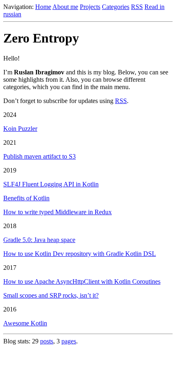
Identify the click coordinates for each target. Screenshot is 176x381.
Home (43, 6)
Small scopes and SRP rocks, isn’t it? (51, 295)
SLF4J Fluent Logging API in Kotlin (51, 184)
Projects (90, 6)
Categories (115, 6)
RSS (137, 6)
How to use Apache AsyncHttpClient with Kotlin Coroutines (81, 281)
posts (46, 341)
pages (68, 341)
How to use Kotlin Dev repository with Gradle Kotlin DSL (79, 253)
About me (65, 6)
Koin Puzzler (20, 128)
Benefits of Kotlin (26, 198)
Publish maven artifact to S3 (39, 156)
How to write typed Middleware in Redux (57, 211)
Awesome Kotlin (25, 323)
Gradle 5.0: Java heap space (39, 239)
